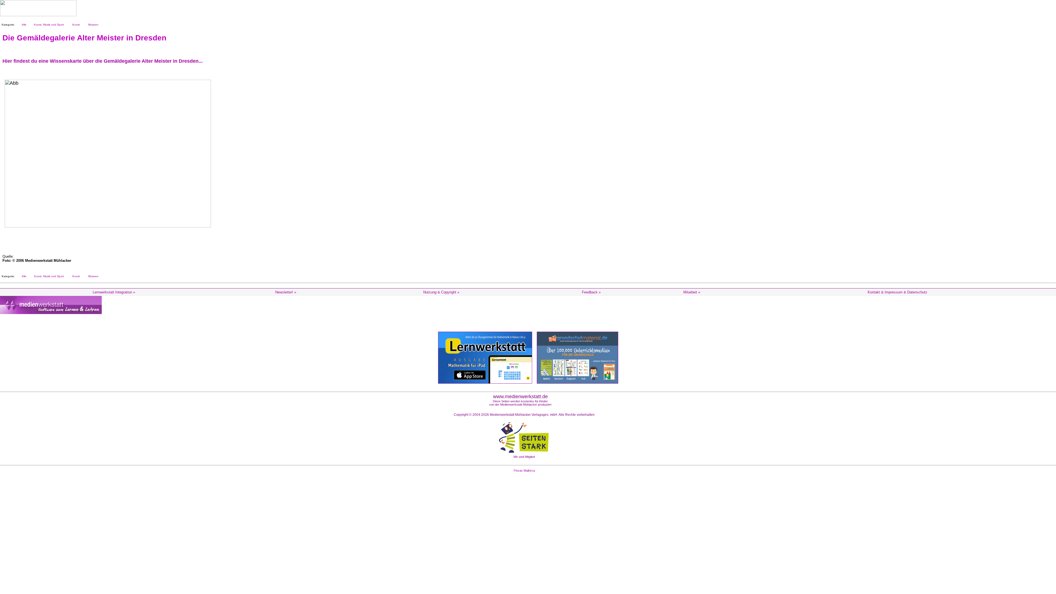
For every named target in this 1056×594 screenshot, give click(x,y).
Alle (23, 24)
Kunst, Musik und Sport (48, 24)
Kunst (75, 24)
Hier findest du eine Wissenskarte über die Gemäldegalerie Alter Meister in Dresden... (102, 61)
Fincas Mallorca (524, 470)
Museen (92, 24)
